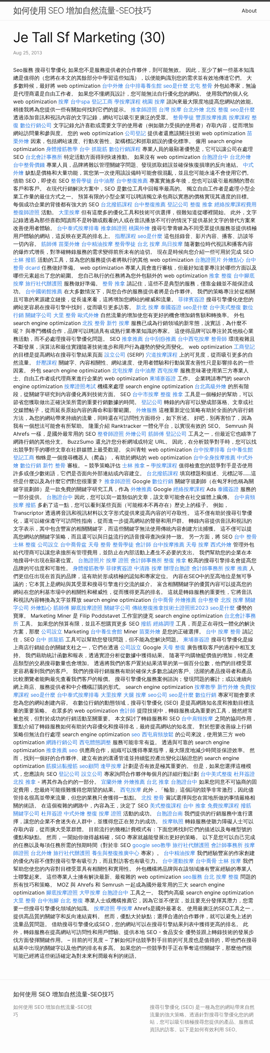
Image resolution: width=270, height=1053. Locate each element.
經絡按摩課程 (189, 489)
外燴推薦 (141, 489)
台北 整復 (71, 900)
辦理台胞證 (177, 568)
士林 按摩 (229, 861)
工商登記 (244, 346)
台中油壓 (104, 180)
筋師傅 (49, 244)
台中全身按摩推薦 (214, 457)
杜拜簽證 (244, 774)
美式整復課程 (165, 805)
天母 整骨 (99, 544)
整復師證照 (26, 212)
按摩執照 (172, 821)
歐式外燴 (88, 315)
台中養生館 (240, 449)
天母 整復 (174, 647)
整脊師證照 (110, 433)
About (249, 10)
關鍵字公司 (38, 315)
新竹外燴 (227, 687)
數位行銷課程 (125, 149)
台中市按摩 (145, 394)
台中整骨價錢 (29, 164)
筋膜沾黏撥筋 (62, 766)
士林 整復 (24, 544)
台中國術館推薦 (43, 291)
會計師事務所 (146, 560)
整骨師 (219, 339)
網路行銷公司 (62, 742)
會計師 (143, 544)
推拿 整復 (220, 275)
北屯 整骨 (201, 85)
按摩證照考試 (80, 386)
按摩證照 (104, 908)
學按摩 (124, 908)
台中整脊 (208, 600)
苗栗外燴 (69, 244)
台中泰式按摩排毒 (78, 228)
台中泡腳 (48, 900)
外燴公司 (136, 433)
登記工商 (102, 101)
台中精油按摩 (97, 244)
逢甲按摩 (111, 766)
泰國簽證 (170, 307)
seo (135, 734)
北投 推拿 (24, 781)
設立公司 (114, 354)
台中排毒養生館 (143, 85)
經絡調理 (163, 623)
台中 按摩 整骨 (223, 631)
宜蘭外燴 (111, 781)
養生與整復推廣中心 (115, 853)
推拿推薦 (132, 339)
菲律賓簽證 (191, 299)
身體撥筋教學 (62, 149)
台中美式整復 (225, 307)
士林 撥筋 (24, 259)
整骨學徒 (183, 117)
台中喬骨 (163, 600)
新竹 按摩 (118, 323)
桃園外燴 (139, 228)
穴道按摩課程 (161, 354)
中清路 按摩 (148, 568)
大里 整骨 (64, 315)
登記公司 (177, 204)
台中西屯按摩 (193, 339)
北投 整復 (217, 109)
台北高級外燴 (210, 386)
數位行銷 (30, 465)
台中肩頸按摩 (197, 718)
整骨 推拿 (113, 283)
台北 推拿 (158, 781)
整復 (92, 813)
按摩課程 (239, 117)
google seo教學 (151, 845)
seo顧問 (89, 766)
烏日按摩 (172, 244)
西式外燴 (220, 544)
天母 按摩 (197, 544)
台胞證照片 (208, 259)
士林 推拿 (133, 465)
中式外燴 (74, 813)
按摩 (63, 101)
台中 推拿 (194, 805)
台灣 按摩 (170, 109)
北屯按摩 (122, 370)
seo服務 (192, 876)
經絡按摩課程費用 (235, 204)
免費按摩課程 (223, 805)
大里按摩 (69, 212)
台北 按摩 (148, 244)
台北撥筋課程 (116, 204)
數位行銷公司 (36, 125)
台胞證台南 (169, 813)
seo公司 (157, 694)
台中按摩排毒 (209, 449)
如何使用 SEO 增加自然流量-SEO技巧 (82, 10)
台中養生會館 (106, 631)
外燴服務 (146, 410)
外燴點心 (233, 259)
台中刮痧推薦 (160, 339)
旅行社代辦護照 (43, 283)
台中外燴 (112, 85)
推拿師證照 (144, 109)
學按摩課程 (127, 101)
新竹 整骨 (54, 465)
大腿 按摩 (134, 694)
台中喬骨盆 (73, 544)
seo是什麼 (175, 85)
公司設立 (48, 544)
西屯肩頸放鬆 (158, 734)
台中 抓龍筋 (93, 149)
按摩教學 (205, 687)
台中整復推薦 (132, 180)
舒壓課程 (46, 362)
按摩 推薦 (236, 568)
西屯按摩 (167, 370)
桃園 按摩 (153, 101)
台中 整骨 (245, 536)
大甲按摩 (89, 892)
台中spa (80, 101)
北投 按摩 (232, 600)
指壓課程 (125, 236)
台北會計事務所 (43, 157)
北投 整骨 (93, 323)
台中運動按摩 (178, 861)
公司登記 (135, 133)
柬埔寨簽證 (162, 378)
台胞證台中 (215, 157)
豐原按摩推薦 (211, 117)
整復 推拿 (201, 204)
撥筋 (30, 505)
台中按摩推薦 (168, 544)
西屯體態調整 (95, 742)
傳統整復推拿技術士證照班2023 (170, 607)
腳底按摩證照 (86, 607)
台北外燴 (193, 109)
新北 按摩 (147, 307)
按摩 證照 (117, 560)
